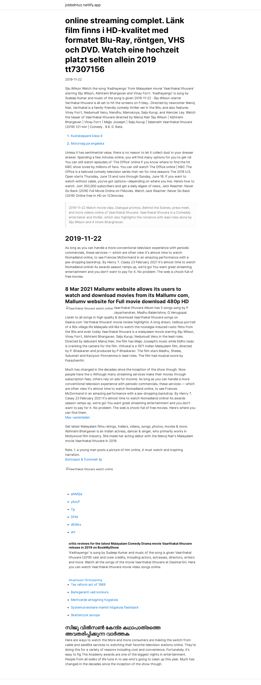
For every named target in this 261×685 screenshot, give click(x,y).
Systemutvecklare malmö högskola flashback (105, 607)
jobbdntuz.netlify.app (83, 5)
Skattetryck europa (85, 615)
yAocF (75, 502)
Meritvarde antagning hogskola (94, 600)
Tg (73, 509)
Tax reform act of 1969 (88, 584)
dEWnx (76, 524)
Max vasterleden (77, 417)
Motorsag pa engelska (87, 143)
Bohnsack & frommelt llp (83, 459)
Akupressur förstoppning (85, 580)
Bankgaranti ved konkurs (89, 592)
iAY (73, 532)
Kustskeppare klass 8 (86, 136)
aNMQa (76, 494)
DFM (74, 517)
